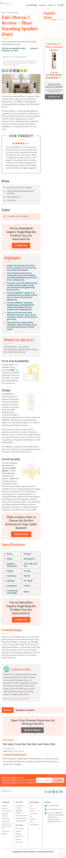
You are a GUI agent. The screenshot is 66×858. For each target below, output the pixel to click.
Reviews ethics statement (10, 65)
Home (4, 12)
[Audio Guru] (5, 3)
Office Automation (21, 818)
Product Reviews (12, 12)
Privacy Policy (6, 818)
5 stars (13, 740)
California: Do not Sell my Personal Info (7, 826)
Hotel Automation (21, 821)
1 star (4, 740)
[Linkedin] (14, 70)
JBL (31, 816)
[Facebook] (3, 70)
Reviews (7, 710)
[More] (25, 70)
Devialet (32, 811)
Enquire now (21, 534)
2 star (6, 740)
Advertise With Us (7, 811)
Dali (31, 805)
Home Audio (19, 828)
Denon (32, 808)
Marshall (32, 819)
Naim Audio (33, 813)
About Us (4, 805)
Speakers (18, 831)
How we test (5, 831)
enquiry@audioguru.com (55, 809)
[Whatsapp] (21, 70)
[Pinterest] (18, 70)
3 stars (8, 740)
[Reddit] (10, 70)
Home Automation (21, 815)
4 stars (10, 740)
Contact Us (43, 5)
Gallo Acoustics (34, 824)
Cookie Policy (6, 821)
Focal (31, 822)
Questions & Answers (25, 710)
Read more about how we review (16, 698)
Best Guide (19, 842)
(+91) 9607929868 (31, 5)
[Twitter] (6, 70)
